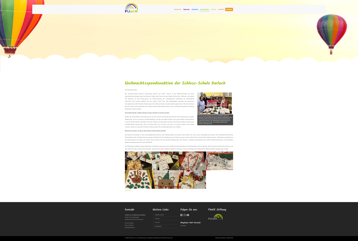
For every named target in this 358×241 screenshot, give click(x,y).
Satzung (217, 237)
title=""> (200, 92)
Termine (213, 9)
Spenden (229, 9)
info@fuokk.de (131, 227)
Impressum (223, 237)
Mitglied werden (159, 215)
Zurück (128, 190)
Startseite (177, 9)
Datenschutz (230, 237)
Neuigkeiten (204, 9)
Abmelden (183, 225)
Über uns (186, 9)
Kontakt (221, 9)
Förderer (195, 9)
